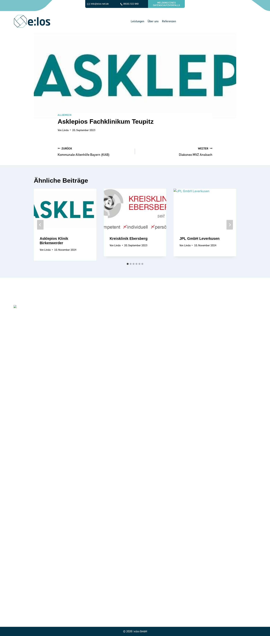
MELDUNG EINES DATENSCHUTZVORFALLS (166, 4)
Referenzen (169, 21)
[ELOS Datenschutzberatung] (32, 21)
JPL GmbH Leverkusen (199, 239)
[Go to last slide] (40, 225)
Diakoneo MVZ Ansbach (195, 152)
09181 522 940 (130, 3)
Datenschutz (66, 612)
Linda (65, 130)
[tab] (128, 264)
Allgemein (64, 115)
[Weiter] (229, 225)
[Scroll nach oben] (261, 625)
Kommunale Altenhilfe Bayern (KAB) (83, 152)
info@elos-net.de (100, 3)
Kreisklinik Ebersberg (128, 239)
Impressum (66, 617)
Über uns (153, 21)
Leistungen (137, 21)
